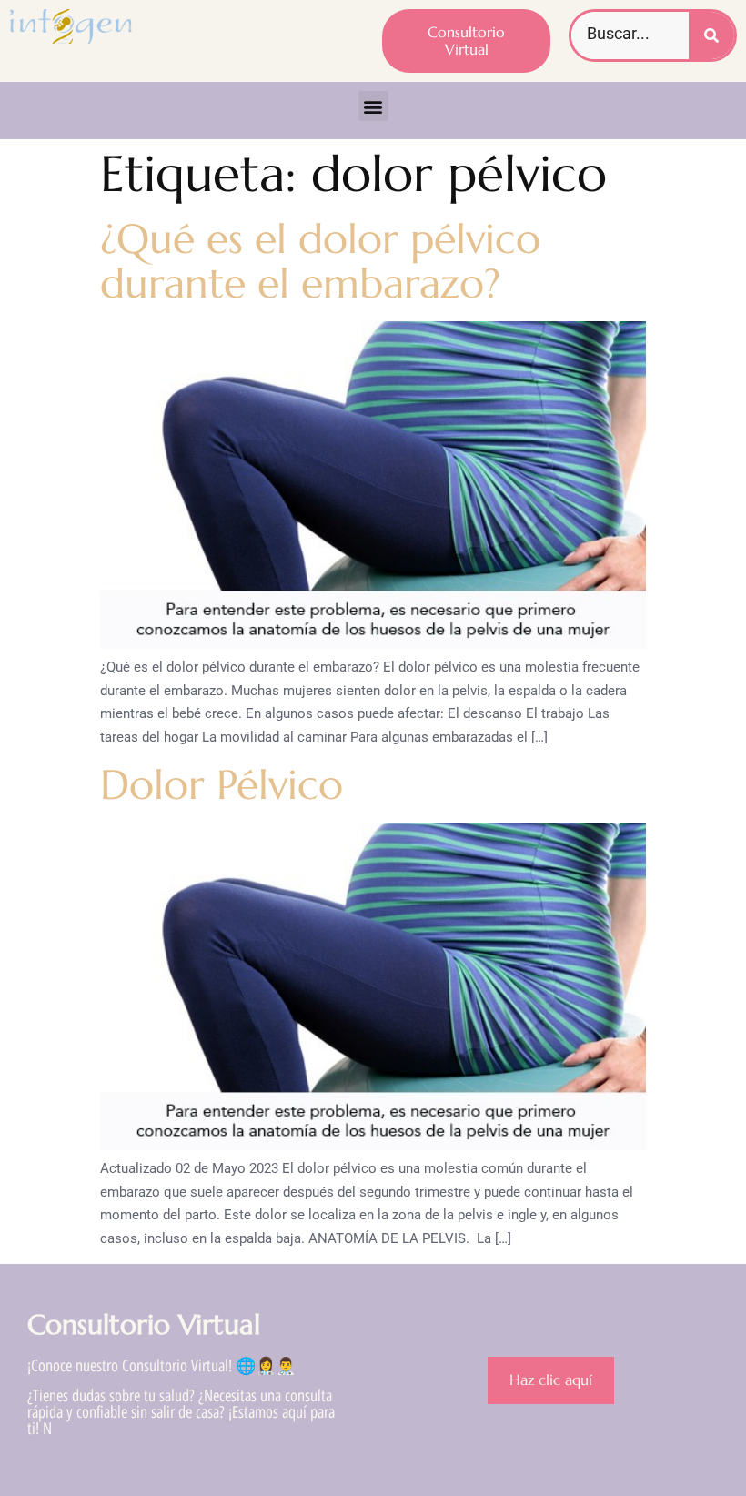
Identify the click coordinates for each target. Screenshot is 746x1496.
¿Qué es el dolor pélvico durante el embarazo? (320, 261)
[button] (373, 106)
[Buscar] (711, 35)
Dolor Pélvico (221, 785)
